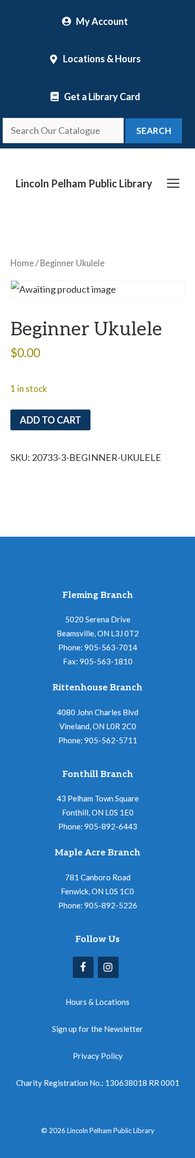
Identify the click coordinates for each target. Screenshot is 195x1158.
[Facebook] (83, 967)
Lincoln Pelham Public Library (84, 183)
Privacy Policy (98, 1055)
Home (22, 263)
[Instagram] (108, 967)
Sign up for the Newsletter (97, 1028)
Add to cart (50, 420)
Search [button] (153, 130)
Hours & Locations (97, 1001)
